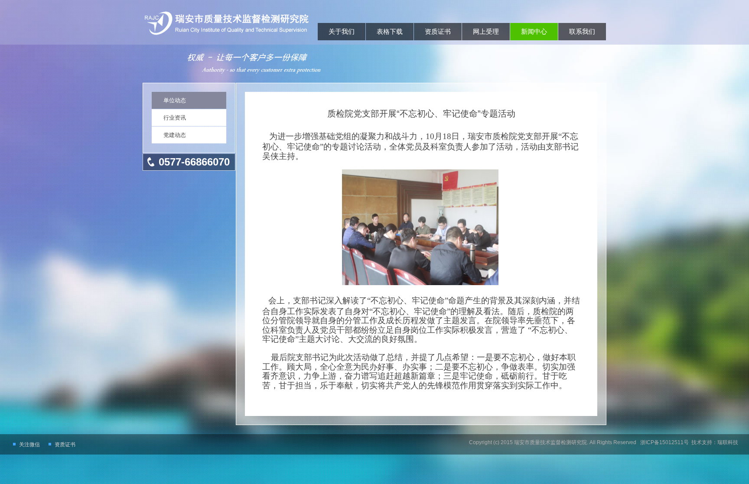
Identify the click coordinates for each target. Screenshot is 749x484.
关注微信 (29, 445)
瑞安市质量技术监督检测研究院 (550, 442)
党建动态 (174, 135)
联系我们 (582, 31)
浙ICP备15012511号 (664, 442)
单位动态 (174, 100)
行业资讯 (174, 117)
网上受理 (486, 31)
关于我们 (342, 31)
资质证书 (438, 31)
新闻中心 (534, 31)
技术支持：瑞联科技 (714, 442)
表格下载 (390, 31)
